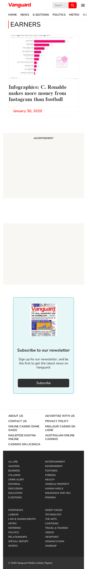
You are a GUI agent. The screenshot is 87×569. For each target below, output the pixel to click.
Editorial (14, 484)
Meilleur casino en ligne (60, 428)
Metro (74, 15)
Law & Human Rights (22, 519)
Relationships (17, 537)
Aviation (13, 466)
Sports (13, 545)
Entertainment (55, 461)
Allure (13, 461)
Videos (49, 532)
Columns (14, 475)
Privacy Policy (57, 421)
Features (51, 470)
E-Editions (41, 15)
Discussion (15, 488)
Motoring (14, 528)
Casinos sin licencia (24, 444)
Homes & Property (57, 484)
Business (14, 470)
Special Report (18, 541)
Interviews (15, 510)
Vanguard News (19, 5)
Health (49, 479)
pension (50, 497)
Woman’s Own (54, 541)
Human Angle (54, 488)
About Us (15, 416)
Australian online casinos (59, 437)
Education (15, 493)
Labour (13, 514)
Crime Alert (16, 479)
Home (12, 15)
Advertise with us (60, 416)
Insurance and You (58, 493)
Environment (54, 466)
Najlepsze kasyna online (22, 437)
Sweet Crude (53, 510)
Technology (53, 514)
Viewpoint (52, 537)
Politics (59, 15)
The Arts (51, 519)
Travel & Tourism (56, 528)
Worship (51, 545)
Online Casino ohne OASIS (23, 428)
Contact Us (17, 421)
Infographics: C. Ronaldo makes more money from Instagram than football (37, 92)
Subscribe (43, 383)
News (24, 15)
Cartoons (51, 523)
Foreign (50, 475)
